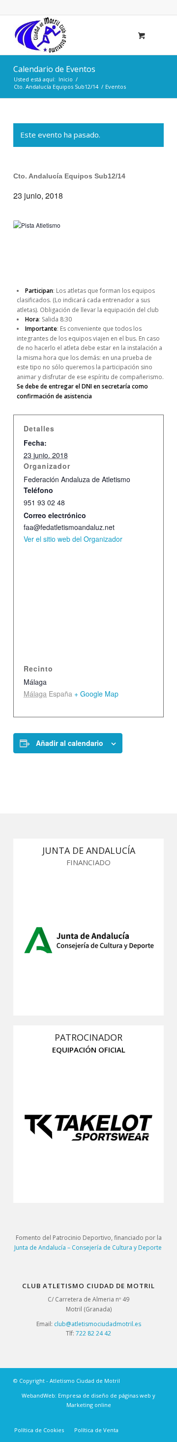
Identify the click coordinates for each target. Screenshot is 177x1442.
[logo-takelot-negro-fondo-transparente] (88, 1127)
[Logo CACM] (73, 35)
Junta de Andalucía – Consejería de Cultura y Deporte (88, 1247)
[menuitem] (39, 1430)
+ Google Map (96, 694)
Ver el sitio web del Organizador (73, 539)
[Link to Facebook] (156, 1419)
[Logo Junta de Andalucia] (88, 940)
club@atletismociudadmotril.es (97, 1324)
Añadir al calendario (69, 743)
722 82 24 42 (93, 1333)
